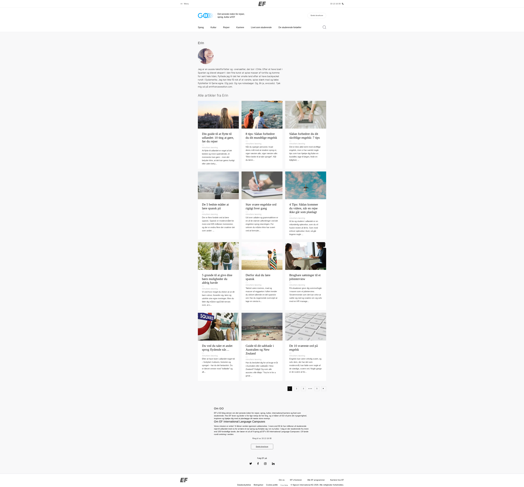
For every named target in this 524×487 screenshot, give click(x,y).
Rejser (226, 27)
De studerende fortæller (290, 27)
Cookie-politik (272, 485)
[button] (185, 4)
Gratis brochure (317, 15)
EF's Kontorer (296, 480)
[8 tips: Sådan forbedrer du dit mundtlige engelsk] (262, 135)
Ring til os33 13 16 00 (261, 438)
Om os (282, 480)
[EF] (262, 4)
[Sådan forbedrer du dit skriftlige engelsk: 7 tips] (305, 135)
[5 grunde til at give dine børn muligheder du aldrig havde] (218, 276)
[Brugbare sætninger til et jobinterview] (305, 276)
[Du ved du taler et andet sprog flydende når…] (218, 347)
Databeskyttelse (244, 485)
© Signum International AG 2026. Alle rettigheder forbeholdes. (317, 485)
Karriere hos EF (337, 480)
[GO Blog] (205, 15)
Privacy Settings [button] (284, 485)
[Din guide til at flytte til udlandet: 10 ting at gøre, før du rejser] (218, 135)
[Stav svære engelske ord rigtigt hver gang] (262, 205)
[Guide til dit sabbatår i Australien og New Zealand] (262, 347)
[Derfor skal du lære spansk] (262, 276)
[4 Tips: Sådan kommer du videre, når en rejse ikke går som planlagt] (305, 205)
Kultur (213, 27)
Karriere (240, 27)
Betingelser (258, 485)
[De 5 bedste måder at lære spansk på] (218, 205)
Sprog (201, 27)
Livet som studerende (261, 27)
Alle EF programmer (316, 480)
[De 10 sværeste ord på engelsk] (305, 347)
